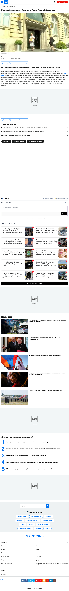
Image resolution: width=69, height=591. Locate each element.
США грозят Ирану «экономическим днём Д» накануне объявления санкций (22, 131)
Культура (38, 556)
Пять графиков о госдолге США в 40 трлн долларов (15, 135)
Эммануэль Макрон (25, 528)
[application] (34, 32)
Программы (39, 560)
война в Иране (22, 516)
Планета (38, 549)
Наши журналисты (6, 563)
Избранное (6, 317)
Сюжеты (3, 542)
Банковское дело (19, 141)
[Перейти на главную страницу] (6, 2)
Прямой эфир (62, 2)
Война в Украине (36, 516)
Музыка (38, 528)
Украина (19, 520)
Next (2, 553)
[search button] (47, 506)
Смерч (47, 528)
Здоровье (38, 553)
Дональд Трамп (47, 520)
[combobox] (34, 506)
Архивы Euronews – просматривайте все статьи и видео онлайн (52, 564)
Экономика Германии (35, 141)
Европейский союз (32, 520)
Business (6, 6)
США (22, 524)
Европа (3, 546)
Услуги (3, 570)
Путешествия (5, 556)
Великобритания (43, 524)
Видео (3, 560)
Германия (6, 141)
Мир (37, 546)
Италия (31, 524)
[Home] (1, 6)
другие (3, 574)
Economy (12, 6)
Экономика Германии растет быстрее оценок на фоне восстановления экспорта (24, 127)
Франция (48, 516)
